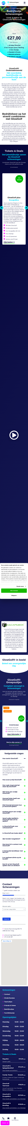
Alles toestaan (14, 590)
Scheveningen (10, 8)
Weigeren (14, 595)
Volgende (6, 919)
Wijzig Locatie (11, 4)
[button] (1, 207)
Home (3, 8)
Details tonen (20, 586)
